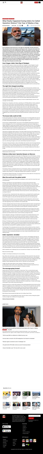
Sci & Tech (5, 443)
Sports (14, 442)
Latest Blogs (11, 18)
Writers (24, 430)
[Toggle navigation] (3, 2)
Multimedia (15, 439)
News (5, 304)
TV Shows (14, 440)
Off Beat (14, 443)
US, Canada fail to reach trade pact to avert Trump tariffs (16, 408)
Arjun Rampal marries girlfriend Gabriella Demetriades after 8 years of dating (20, 328)
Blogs (14, 445)
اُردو (39, 2)
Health (4, 446)
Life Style (4, 445)
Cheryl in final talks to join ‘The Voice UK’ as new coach (14, 348)
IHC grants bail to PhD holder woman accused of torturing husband (16, 344)
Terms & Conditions (26, 431)
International (5, 18)
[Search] (5, 2)
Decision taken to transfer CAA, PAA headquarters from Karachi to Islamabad (18, 338)
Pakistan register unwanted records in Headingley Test (14, 341)
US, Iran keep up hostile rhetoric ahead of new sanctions (36, 397)
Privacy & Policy (25, 433)
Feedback (24, 426)
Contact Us (25, 427)
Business (4, 442)
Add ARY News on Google (36, 25)
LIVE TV (36, 2)
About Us (24, 428)
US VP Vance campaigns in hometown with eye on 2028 (16, 398)
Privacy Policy (30, 421)
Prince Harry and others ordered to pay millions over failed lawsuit (26, 409)
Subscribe (31, 418)
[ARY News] (21, 2)
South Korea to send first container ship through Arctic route (6, 407)
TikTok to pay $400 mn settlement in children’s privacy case (15, 335)
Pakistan (4, 439)
